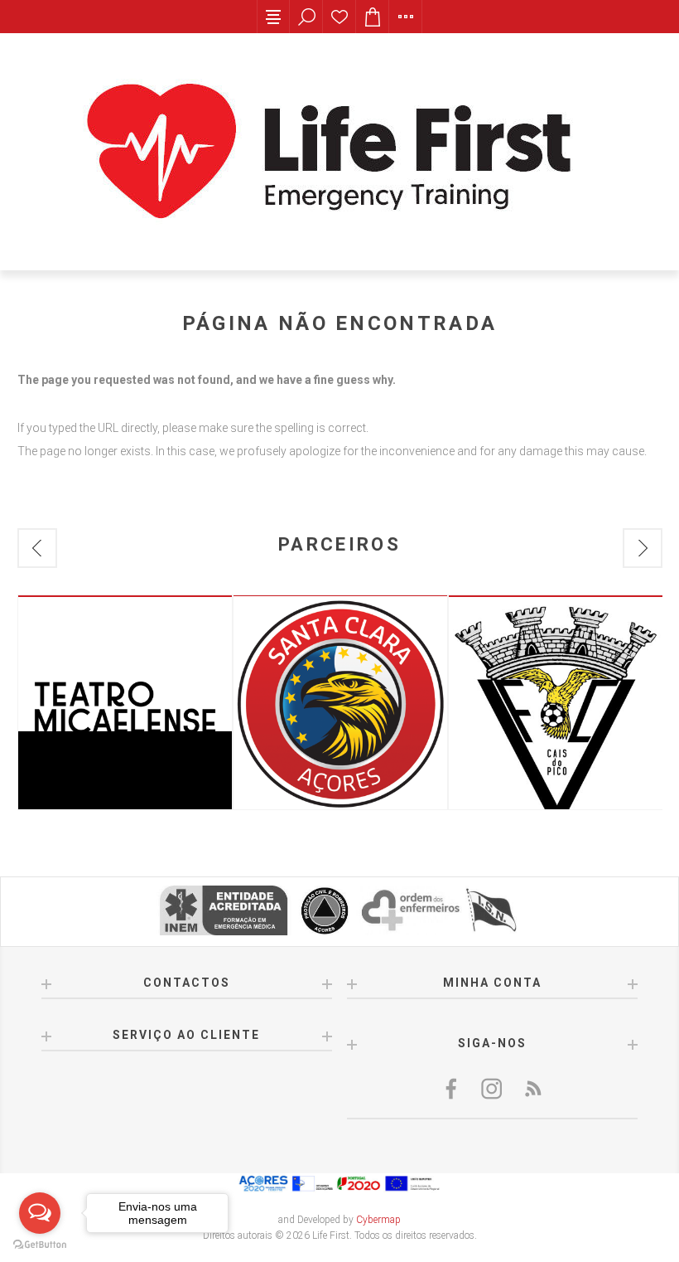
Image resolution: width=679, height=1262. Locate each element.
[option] (125, 702)
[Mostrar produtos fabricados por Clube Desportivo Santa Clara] (340, 702)
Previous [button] (37, 548)
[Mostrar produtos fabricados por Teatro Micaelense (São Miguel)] (125, 702)
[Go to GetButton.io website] (39, 1245)
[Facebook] (453, 1088)
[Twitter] (492, 1088)
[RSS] (532, 1088)
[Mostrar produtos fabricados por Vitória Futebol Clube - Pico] (555, 702)
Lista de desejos (339, 16)
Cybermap (378, 1220)
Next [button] (642, 548)
